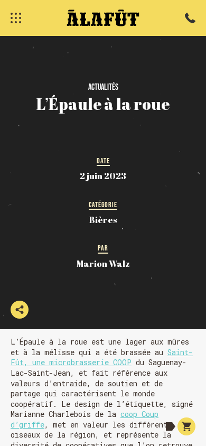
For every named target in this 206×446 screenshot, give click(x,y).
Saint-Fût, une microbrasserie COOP (102, 357)
